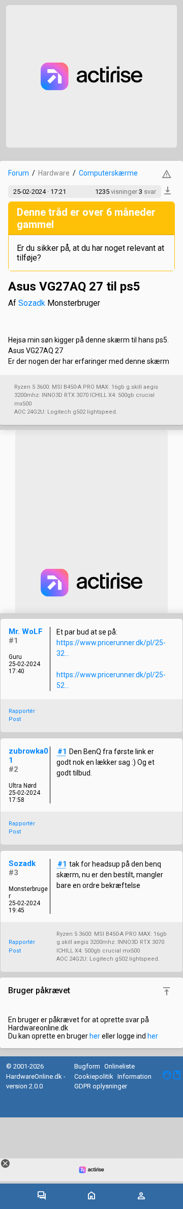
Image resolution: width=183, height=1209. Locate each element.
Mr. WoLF (26, 631)
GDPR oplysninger (100, 1086)
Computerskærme (108, 173)
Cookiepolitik (93, 1076)
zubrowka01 (28, 755)
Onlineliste (119, 1066)
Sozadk (31, 303)
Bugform (87, 1066)
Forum (18, 173)
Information (134, 1076)
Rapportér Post (22, 715)
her (94, 1036)
